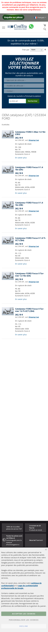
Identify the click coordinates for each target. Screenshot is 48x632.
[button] (40, 17)
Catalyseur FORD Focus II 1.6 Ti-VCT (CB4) (30, 239)
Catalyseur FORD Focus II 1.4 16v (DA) (29, 168)
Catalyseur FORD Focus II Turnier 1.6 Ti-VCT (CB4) (29, 309)
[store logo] (17, 27)
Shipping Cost (34, 140)
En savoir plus (21, 157)
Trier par (25, 49)
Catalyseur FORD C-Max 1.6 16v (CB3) (30, 133)
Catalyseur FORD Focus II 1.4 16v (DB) (29, 203)
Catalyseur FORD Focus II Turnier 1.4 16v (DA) (29, 274)
